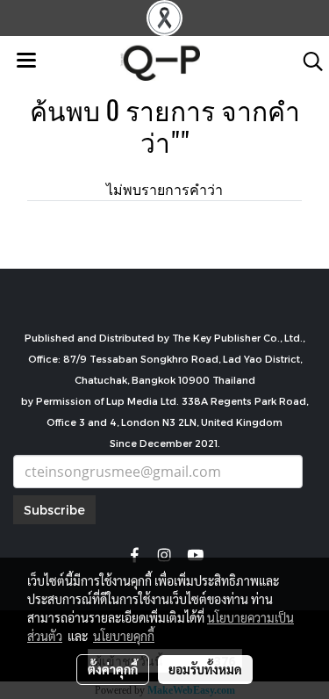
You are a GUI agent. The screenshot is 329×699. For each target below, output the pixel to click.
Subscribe (54, 509)
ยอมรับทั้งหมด (205, 669)
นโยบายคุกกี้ (123, 636)
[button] (307, 61)
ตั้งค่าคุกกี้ (113, 669)
